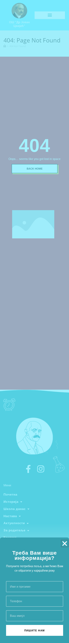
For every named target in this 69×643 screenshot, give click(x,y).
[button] (64, 543)
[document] (34, 321)
